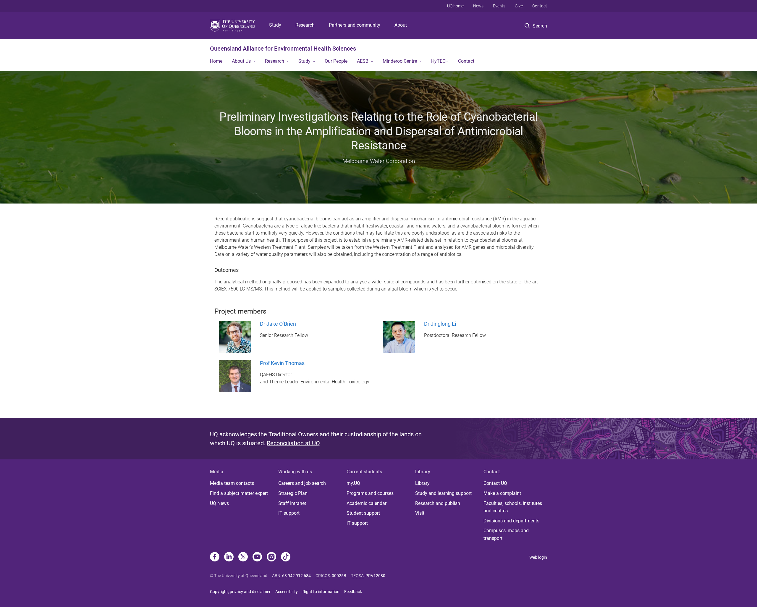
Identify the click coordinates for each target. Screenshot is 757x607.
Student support (363, 513)
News (478, 6)
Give (519, 6)
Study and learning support (443, 493)
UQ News (219, 503)
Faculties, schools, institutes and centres (512, 507)
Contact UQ (495, 483)
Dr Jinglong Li (440, 324)
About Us (241, 61)
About (400, 25)
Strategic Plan (293, 493)
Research (305, 25)
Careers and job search (302, 483)
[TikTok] (285, 557)
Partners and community (354, 25)
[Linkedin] (229, 557)
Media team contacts (232, 483)
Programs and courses (370, 493)
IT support (289, 513)
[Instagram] (271, 557)
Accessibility (286, 591)
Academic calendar (366, 503)
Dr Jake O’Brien (278, 324)
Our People (336, 61)
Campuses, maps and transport (506, 534)
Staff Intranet (292, 503)
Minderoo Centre (400, 61)
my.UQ (353, 483)
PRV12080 (375, 575)
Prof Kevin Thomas (282, 363)
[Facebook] (214, 557)
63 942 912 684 (296, 575)
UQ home (455, 6)
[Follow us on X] (243, 557)
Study (275, 25)
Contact (539, 6)
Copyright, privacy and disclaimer (240, 591)
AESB (362, 61)
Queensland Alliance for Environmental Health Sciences (283, 48)
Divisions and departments (511, 521)
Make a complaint (502, 493)
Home (216, 61)
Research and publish (437, 503)
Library (422, 483)
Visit (419, 513)
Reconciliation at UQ (293, 443)
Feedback (353, 591)
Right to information (321, 591)
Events (499, 6)
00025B (339, 575)
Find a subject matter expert (239, 493)
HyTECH (440, 61)
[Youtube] (257, 557)
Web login (538, 557)
